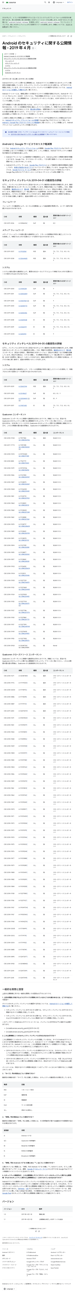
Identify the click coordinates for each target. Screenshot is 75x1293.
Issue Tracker (55, 1268)
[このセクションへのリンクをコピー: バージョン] (16, 1202)
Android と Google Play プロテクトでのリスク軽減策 (20, 123)
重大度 (26, 189)
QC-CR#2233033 (24, 561)
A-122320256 (23, 313)
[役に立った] (68, 36)
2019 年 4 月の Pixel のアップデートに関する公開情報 (27, 134)
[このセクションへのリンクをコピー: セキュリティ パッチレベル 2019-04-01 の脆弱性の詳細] (63, 180)
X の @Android (31, 1252)
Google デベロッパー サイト (37, 1169)
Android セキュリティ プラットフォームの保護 (21, 120)
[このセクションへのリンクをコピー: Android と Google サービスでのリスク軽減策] (54, 144)
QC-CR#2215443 (24, 491)
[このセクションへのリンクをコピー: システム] (12, 267)
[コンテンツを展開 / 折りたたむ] (15, 54)
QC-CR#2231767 (24, 540)
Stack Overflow (55, 1265)
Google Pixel (6, 1193)
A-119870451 (23, 405)
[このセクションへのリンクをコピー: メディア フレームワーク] (26, 230)
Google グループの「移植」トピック (37, 1275)
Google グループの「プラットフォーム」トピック (37, 1265)
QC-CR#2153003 (24, 447)
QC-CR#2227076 (24, 612)
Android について (7, 1284)
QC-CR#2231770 (24, 619)
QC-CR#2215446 (24, 575)
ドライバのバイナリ (8, 1268)
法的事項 (28, 1284)
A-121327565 (23, 301)
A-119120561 (22, 251)
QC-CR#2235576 (24, 640)
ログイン (70, 2)
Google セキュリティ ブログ (35, 1262)
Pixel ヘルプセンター (57, 1255)
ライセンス (36, 1284)
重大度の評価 (35, 109)
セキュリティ (22, 36)
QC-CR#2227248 (24, 512)
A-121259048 (23, 320)
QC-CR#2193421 (24, 463)
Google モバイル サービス (21, 170)
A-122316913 (22, 334)
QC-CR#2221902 (24, 498)
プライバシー (46, 1284)
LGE (27, 1189)
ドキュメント (6, 8)
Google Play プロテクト (53, 148)
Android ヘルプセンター (58, 1252)
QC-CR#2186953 (24, 470)
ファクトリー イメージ (9, 1265)
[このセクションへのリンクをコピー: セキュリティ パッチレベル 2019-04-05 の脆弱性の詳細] (64, 344)
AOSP (4, 36)
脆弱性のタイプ (17, 189)
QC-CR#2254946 (24, 440)
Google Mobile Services (58, 1262)
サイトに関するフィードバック (61, 1284)
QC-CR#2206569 (24, 484)
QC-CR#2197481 (24, 456)
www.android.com (56, 1258)
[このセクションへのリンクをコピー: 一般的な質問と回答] (25, 989)
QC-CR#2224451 (24, 596)
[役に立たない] (71, 36)
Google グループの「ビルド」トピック (37, 1270)
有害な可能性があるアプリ (23, 167)
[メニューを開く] (3, 2)
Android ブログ (31, 1258)
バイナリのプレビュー (9, 1262)
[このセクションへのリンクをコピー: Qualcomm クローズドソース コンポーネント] (44, 655)
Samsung (21, 1189)
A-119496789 (23, 289)
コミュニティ (19, 1284)
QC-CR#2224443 (24, 589)
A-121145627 (23, 393)
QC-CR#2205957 (24, 477)
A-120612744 (23, 386)
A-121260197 (23, 327)
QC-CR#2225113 (24, 505)
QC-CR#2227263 (24, 519)
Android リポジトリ (8, 1252)
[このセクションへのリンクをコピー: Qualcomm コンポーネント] (28, 415)
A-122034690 (23, 398)
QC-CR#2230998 (24, 533)
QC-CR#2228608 (24, 526)
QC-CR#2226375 (24, 603)
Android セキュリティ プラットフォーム (24, 148)
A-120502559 (23, 294)
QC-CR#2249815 (24, 633)
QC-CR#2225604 (24, 568)
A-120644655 (23, 258)
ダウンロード (6, 1258)
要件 (3, 1255)
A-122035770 (23, 306)
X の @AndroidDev (32, 1255)
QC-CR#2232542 (24, 554)
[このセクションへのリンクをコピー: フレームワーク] (18, 202)
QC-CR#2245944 (24, 626)
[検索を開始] (45, 2)
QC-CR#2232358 (24, 547)
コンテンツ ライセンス (35, 1237)
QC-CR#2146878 (24, 582)
